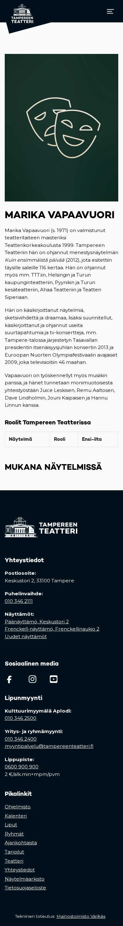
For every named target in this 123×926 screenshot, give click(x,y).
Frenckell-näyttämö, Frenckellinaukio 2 (52, 629)
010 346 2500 (20, 718)
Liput (11, 825)
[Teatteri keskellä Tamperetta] (19, 11)
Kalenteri (16, 816)
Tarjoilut (14, 852)
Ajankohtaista (21, 843)
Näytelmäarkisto (24, 879)
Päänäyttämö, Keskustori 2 (37, 622)
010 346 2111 (19, 601)
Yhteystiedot (20, 870)
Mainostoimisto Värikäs (82, 916)
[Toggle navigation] (110, 11)
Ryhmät (14, 834)
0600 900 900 (21, 767)
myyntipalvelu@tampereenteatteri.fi (49, 746)
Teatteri (14, 861)
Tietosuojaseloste (25, 888)
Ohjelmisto (18, 807)
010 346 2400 (21, 739)
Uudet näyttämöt (26, 636)
